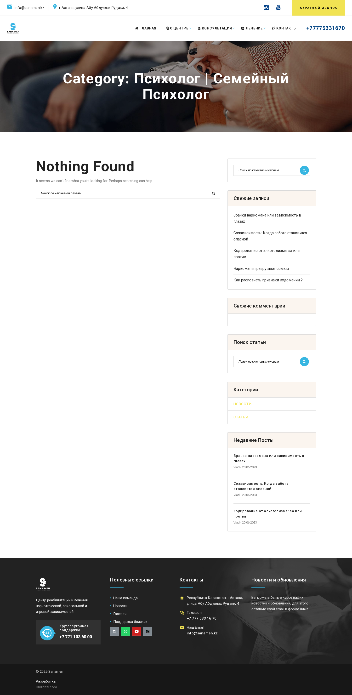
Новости (242, 404)
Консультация (217, 28)
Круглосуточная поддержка (74, 628)
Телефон (194, 612)
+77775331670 (325, 28)
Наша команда (125, 598)
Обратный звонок (318, 8)
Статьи (240, 417)
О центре (179, 28)
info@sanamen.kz (29, 8)
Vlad (236, 467)
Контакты (286, 28)
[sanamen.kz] (13, 28)
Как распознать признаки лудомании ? (268, 280)
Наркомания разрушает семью (261, 268)
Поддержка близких (130, 622)
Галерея (119, 614)
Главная (148, 28)
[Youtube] (276, 7)
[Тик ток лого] (147, 631)
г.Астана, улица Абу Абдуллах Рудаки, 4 (93, 8)
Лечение (254, 28)
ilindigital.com (46, 687)
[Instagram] (266, 7)
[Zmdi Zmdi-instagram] (114, 631)
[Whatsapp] (125, 631)
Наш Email (195, 627)
